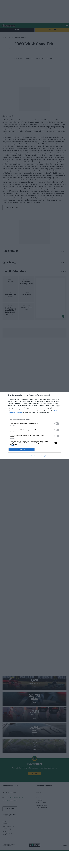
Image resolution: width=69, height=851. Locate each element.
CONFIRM (21, 449)
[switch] (56, 423)
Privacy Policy (45, 456)
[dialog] (34, 425)
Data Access (34, 456)
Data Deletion (24, 456)
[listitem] (34, 420)
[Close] (65, 395)
